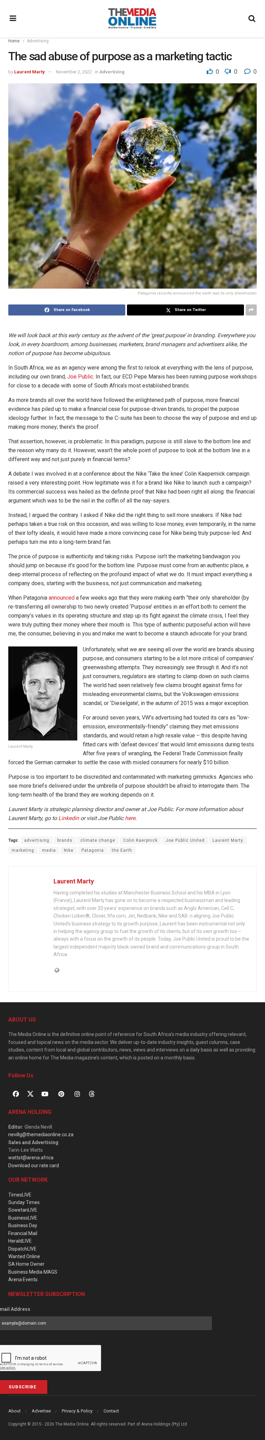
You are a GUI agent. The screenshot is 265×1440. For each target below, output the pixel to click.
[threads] (92, 1093)
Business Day (22, 1225)
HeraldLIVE (20, 1241)
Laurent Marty (29, 71)
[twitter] (30, 1093)
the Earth (122, 850)
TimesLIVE (19, 1195)
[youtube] (45, 1094)
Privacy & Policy (77, 1410)
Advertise (41, 1410)
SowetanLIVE (22, 1210)
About (14, 1410)
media (49, 850)
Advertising (38, 41)
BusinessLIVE (22, 1218)
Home (14, 41)
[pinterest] (61, 1094)
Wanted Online (24, 1256)
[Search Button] (252, 18)
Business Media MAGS (32, 1272)
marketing (23, 850)
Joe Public (80, 376)
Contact (111, 1410)
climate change (97, 840)
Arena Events (23, 1279)
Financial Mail (22, 1233)
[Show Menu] (13, 18)
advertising (36, 840)
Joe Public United (185, 840)
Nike (68, 850)
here (130, 818)
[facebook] (16, 1094)
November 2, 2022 (74, 71)
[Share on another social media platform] (251, 309)
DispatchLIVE (22, 1249)
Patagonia (92, 850)
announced (62, 597)
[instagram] (77, 1094)
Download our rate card (33, 1165)
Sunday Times (24, 1202)
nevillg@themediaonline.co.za (40, 1134)
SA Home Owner (26, 1264)
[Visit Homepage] (132, 18)
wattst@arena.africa (30, 1157)
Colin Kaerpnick (140, 840)
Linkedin (68, 818)
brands (64, 840)
